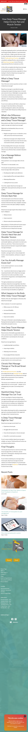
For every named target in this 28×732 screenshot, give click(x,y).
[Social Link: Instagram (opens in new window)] (26, 3)
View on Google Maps (6, 593)
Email (16, 560)
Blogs (2, 576)
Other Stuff (4, 572)
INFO (2, 570)
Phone (9, 560)
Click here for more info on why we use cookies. (15, 727)
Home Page (4, 569)
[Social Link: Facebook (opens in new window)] (25, 3)
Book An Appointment (6, 578)
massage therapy (18, 373)
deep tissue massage (8, 62)
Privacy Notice (4, 581)
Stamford (15, 464)
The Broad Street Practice (11, 58)
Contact (3, 574)
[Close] (25, 716)
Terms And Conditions (6, 580)
